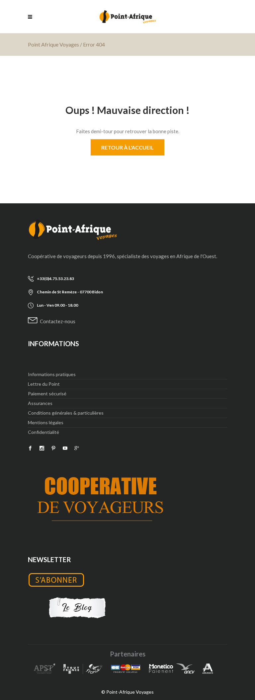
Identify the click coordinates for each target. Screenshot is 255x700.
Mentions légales (45, 422)
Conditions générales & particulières (66, 413)
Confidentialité (43, 432)
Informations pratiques (52, 374)
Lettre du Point (44, 384)
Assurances (40, 403)
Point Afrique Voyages (53, 44)
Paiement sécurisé (47, 393)
